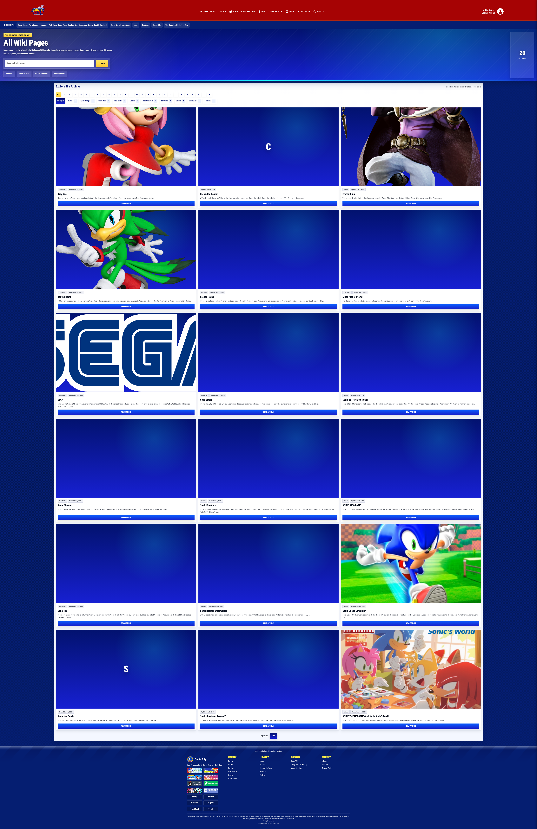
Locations (209, 101)
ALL (58, 94)
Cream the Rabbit (209, 194)
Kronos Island (207, 296)
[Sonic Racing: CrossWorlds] (268, 563)
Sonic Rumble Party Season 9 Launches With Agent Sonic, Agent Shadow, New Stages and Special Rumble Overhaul (62, 25)
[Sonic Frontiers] (268, 458)
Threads (211, 797)
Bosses (180, 101)
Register (145, 25)
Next (273, 736)
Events (230, 775)
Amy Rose (63, 194)
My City (262, 775)
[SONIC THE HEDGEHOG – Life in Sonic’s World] (411, 669)
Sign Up (492, 13)
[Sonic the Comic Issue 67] (268, 669)
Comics (231, 768)
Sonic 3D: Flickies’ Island (355, 399)
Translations (232, 778)
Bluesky (194, 797)
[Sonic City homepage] (38, 11)
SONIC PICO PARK (351, 505)
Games (72, 101)
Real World (119, 101)
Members (263, 771)
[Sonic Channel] (126, 458)
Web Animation (149, 101)
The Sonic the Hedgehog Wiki (176, 25)
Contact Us (157, 25)
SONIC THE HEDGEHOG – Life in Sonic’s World (365, 716)
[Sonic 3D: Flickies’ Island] (411, 352)
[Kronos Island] (268, 249)
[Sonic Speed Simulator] (411, 563)
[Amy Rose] (126, 146)
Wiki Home (9, 73)
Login (484, 13)
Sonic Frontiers (208, 505)
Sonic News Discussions (120, 25)
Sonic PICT (63, 610)
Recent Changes (41, 73)
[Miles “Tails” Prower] (411, 249)
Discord (262, 764)
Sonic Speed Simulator (354, 610)
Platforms (166, 101)
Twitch (211, 809)
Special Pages (87, 101)
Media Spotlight (296, 768)
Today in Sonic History (299, 764)
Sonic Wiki (294, 761)
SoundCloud (194, 809)
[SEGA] (126, 352)
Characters (103, 101)
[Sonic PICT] (126, 563)
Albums (134, 101)
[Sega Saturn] (268, 352)
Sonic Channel (65, 505)
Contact (325, 764)
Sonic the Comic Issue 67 (213, 716)
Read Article (126, 204)
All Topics (60, 101)
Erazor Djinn (348, 194)
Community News (266, 768)
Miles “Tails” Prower (352, 296)
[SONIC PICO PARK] (411, 458)
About (324, 761)
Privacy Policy (327, 768)
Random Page (24, 73)
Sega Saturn (206, 399)
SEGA (60, 399)
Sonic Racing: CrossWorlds (213, 610)
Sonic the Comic (66, 716)
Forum (262, 761)
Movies (230, 764)
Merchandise (232, 771)
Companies (194, 101)
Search (102, 63)
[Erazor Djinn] (411, 146)
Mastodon (194, 803)
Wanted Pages (59, 73)
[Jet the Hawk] (126, 249)
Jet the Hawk (64, 296)
